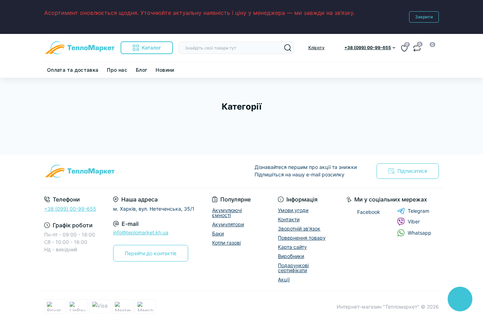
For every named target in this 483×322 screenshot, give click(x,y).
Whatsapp (419, 233)
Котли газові (226, 243)
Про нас (117, 70)
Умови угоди (293, 210)
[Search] (287, 47)
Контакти (288, 219)
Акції (284, 279)
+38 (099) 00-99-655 (70, 209)
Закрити (424, 16)
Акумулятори (228, 224)
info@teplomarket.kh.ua (140, 232)
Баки (218, 233)
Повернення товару (302, 238)
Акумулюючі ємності (227, 212)
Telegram (418, 211)
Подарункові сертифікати (293, 267)
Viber (414, 221)
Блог (141, 70)
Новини (165, 70)
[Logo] (79, 48)
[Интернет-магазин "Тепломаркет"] (140, 171)
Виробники (291, 256)
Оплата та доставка (72, 70)
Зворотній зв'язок (299, 229)
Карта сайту (292, 247)
